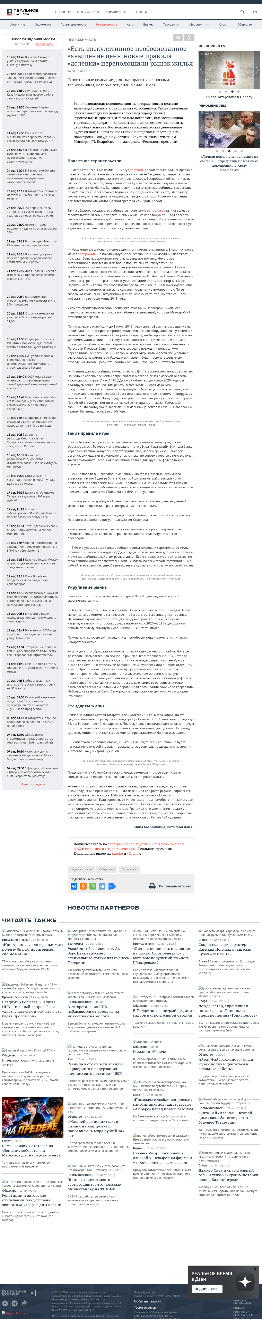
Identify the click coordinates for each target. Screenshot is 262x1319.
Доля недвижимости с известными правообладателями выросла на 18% (31, 275)
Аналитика (18, 24)
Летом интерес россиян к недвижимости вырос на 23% (32, 228)
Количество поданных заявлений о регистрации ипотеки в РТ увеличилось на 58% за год (31, 78)
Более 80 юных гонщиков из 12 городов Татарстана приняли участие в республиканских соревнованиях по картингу (227, 958)
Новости (62, 12)
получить (137, 170)
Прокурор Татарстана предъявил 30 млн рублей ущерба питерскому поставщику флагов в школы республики (162, 1165)
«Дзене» (133, 853)
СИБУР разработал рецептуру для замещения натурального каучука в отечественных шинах (95, 1191)
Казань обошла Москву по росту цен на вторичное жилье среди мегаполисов (32, 563)
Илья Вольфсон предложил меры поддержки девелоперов (27, 580)
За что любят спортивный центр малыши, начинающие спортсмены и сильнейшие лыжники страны (229, 1125)
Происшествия (144, 943)
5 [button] (241, 151)
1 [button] (220, 92)
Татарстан (129, 869)
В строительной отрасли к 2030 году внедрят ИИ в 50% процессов (31, 300)
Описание (240, 1308)
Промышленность (73, 24)
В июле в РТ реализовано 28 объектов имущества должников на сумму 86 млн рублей (32, 461)
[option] (229, 70)
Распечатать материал (175, 886)
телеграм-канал (121, 844)
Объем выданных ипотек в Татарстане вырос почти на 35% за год (31, 684)
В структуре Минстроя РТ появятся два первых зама (32, 243)
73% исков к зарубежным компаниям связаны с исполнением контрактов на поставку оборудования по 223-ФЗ (32, 956)
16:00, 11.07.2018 (79, 71)
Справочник (116, 12)
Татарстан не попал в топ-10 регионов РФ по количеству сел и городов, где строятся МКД (31, 651)
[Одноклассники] (189, 37)
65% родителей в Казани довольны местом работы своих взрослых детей (30, 94)
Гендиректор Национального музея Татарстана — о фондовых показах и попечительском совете (226, 1071)
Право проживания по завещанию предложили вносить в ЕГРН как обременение (32, 546)
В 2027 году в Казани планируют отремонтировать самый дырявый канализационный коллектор (32, 382)
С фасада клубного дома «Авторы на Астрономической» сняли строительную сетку (33, 772)
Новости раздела (33, 784)
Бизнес (148, 24)
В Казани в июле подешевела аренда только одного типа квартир (31, 617)
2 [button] (226, 92)
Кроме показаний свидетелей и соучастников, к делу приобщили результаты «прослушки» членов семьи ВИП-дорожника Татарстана (161, 964)
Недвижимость (106, 24)
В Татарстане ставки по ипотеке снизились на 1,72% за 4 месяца (32, 195)
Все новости (44, 44)
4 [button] (238, 92)
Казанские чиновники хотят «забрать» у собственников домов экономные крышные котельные (31, 403)
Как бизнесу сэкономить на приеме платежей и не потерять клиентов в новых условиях (98, 963)
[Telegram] (102, 886)
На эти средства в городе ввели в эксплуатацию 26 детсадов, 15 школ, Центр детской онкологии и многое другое (98, 1136)
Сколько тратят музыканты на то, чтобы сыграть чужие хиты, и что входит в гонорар (31, 1207)
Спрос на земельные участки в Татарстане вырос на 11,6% (30, 317)
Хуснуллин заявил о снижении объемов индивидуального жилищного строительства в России (30, 361)
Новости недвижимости (33, 39)
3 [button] (232, 92)
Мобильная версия (147, 1301)
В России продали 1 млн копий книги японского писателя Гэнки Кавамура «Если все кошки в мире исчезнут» (163, 1059)
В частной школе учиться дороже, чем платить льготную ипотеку (28, 61)
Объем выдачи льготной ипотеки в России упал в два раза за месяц (31, 479)
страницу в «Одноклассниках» (110, 848)
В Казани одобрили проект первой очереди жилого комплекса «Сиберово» (29, 258)
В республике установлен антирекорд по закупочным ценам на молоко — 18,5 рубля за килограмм (96, 1018)
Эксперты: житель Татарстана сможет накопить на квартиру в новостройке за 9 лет (30, 211)
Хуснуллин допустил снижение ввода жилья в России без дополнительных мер (30, 755)
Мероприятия (199, 24)
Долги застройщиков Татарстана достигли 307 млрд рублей (30, 496)
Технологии (171, 24)
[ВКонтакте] (178, 37)
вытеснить (155, 210)
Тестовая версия (146, 1307)
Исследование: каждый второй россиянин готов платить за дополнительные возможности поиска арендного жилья (32, 599)
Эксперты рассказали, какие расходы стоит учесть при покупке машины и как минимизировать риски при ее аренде (98, 1076)
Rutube (117, 853)
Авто (130, 24)
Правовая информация (242, 1302)
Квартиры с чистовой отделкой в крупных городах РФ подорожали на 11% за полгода (31, 421)
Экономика (43, 24)
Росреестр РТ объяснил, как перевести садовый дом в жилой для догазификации (31, 137)
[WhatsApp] (92, 886)
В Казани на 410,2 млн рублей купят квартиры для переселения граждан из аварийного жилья (32, 155)
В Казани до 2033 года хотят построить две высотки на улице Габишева (31, 634)
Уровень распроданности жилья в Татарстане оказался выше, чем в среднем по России (31, 440)
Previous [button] (202, 70)
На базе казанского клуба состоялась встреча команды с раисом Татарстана (163, 1109)
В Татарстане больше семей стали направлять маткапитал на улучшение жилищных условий (31, 176)
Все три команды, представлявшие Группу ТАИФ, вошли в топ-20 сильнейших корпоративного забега (229, 1017)
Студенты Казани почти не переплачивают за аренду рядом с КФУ (32, 111)
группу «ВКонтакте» (153, 844)
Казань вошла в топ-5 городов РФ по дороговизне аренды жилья (32, 667)
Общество (244, 24)
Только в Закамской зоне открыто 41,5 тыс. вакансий (163, 1018)
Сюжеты (140, 12)
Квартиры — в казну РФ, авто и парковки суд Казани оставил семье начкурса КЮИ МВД (32, 343)
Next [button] (257, 70)
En (255, 12)
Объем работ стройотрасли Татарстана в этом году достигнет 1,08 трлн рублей (30, 738)
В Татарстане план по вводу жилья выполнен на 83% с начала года (31, 722)
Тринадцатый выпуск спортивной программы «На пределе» (32, 1155)
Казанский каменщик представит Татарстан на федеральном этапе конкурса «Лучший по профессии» (31, 703)
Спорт (223, 24)
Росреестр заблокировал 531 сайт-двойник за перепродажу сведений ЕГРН (31, 513)
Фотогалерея (88, 12)
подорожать (87, 254)
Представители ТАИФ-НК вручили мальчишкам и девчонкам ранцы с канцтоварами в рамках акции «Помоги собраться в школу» (30, 1072)
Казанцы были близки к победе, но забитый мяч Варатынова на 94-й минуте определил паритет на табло (228, 1182)
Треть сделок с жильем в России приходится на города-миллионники (32, 530)
